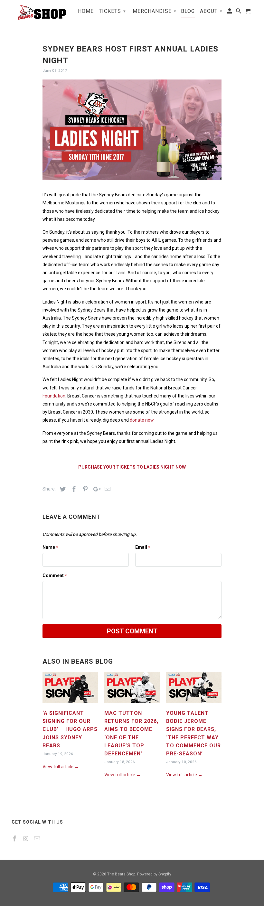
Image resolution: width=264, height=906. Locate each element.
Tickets (112, 11)
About (211, 11)
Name (50, 547)
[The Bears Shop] (39, 12)
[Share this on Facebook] (73, 489)
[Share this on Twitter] (62, 489)
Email (142, 547)
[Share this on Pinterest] (84, 489)
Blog (188, 11)
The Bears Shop (121, 874)
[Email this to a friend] (106, 489)
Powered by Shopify (154, 874)
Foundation (53, 395)
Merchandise (154, 11)
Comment (54, 575)
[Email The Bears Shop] (37, 838)
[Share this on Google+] (95, 489)
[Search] (239, 12)
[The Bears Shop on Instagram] (26, 838)
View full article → (60, 766)
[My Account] (230, 12)
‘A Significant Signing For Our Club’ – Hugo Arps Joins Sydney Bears (70, 729)
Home (86, 11)
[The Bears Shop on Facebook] (15, 838)
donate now (142, 420)
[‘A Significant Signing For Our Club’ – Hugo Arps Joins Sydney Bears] (70, 704)
